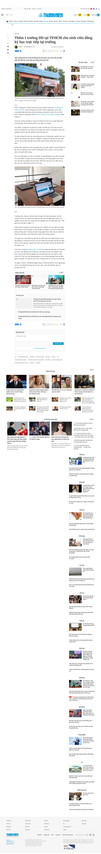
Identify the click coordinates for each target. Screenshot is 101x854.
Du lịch (51, 21)
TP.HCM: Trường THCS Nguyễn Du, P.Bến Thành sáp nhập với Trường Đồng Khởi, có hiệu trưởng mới (88, 655)
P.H (57, 356)
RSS (52, 835)
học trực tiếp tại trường (20, 359)
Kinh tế (25, 21)
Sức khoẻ (27, 823)
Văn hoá (46, 823)
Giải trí (60, 21)
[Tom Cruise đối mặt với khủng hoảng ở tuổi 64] (75, 599)
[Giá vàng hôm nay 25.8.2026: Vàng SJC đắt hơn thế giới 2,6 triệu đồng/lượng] (75, 516)
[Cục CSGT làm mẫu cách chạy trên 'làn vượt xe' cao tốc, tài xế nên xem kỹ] (75, 769)
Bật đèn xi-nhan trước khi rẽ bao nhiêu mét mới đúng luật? (80, 776)
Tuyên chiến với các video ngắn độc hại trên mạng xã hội (81, 640)
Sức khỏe (36, 21)
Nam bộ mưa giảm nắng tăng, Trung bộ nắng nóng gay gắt (81, 524)
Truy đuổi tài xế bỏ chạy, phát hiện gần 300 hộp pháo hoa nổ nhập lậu (82, 468)
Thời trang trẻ (90, 21)
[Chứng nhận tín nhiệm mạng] (69, 847)
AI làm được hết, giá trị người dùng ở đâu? (88, 624)
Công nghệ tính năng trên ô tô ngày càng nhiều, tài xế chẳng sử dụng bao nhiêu (82, 782)
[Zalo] (99, 9)
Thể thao (65, 21)
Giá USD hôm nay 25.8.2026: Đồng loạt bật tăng (81, 529)
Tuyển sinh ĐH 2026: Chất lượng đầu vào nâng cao (81, 670)
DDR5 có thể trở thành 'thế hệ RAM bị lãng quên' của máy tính (80, 749)
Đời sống (30, 21)
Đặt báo (40, 835)
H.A (15, 356)
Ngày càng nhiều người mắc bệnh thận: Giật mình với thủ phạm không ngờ (88, 712)
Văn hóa (55, 21)
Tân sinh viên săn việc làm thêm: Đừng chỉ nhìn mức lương (80, 635)
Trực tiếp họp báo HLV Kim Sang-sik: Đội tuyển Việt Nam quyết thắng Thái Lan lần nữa (82, 692)
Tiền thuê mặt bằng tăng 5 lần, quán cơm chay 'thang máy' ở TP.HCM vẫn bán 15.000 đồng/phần (81, 551)
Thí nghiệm (32, 356)
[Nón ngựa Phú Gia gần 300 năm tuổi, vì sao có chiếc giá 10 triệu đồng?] (75, 542)
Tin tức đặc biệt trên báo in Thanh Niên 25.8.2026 (79, 557)
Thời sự (16, 21)
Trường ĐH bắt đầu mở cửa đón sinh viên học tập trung (34, 312)
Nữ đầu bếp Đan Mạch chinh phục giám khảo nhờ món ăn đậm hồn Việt (81, 613)
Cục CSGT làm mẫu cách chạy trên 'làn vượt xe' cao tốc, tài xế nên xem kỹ (88, 768)
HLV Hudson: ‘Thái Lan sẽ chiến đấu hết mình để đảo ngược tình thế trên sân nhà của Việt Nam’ (88, 684)
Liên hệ (39, 8)
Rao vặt (84, 823)
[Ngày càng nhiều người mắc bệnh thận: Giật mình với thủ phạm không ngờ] (75, 713)
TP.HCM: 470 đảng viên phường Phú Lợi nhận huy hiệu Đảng (81, 474)
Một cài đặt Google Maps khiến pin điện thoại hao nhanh (81, 754)
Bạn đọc (84, 820)
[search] (16, 14)
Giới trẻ (41, 21)
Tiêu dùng (83, 21)
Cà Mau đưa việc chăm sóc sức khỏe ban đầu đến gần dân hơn (81, 727)
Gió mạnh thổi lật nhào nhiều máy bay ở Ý (88, 570)
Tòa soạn (57, 835)
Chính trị (11, 21)
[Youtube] (91, 9)
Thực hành (48, 359)
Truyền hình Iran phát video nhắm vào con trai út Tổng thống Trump (81, 496)
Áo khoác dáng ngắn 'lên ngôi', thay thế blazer (81, 809)
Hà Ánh (20, 46)
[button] (8, 35)
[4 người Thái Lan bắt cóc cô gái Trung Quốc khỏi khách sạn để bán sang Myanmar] (75, 488)
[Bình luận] (8, 47)
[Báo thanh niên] (50, 15)
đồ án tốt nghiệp (40, 356)
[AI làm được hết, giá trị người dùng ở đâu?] (75, 627)
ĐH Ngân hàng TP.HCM (23, 356)
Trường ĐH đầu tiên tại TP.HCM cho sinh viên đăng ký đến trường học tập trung (39, 317)
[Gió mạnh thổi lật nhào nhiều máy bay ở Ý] (75, 572)
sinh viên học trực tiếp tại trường (48, 114)
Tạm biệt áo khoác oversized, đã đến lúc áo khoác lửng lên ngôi (80, 804)
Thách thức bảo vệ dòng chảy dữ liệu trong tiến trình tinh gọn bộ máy (88, 740)
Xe (75, 21)
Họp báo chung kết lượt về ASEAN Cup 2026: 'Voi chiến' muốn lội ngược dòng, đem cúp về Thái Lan (81, 698)
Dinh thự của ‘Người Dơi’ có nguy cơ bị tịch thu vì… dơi (81, 502)
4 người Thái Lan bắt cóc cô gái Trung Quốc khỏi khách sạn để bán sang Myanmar (88, 488)
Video (78, 21)
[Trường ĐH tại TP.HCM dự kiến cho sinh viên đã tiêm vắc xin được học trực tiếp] (24, 303)
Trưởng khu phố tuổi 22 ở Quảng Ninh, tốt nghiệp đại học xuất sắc (88, 460)
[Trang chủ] (7, 21)
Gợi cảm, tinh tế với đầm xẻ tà (88, 793)
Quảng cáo (46, 835)
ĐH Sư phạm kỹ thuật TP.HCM (21, 362)
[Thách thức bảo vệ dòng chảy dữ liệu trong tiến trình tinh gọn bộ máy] (75, 741)
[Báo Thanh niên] (12, 835)
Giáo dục (46, 21)
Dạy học (53, 356)
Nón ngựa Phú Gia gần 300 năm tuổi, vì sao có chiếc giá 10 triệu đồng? (88, 541)
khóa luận (32, 362)
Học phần (48, 356)
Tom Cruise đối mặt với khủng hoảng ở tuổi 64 (88, 597)
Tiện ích (34, 8)
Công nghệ (71, 21)
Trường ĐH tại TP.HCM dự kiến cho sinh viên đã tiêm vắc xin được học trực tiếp (47, 300)
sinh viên (38, 362)
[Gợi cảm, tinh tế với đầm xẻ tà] (75, 796)
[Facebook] (94, 9)
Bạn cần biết (27, 8)
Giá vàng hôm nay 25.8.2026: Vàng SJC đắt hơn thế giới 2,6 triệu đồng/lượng (88, 515)
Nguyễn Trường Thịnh (57, 359)
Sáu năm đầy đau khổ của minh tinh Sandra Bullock (80, 607)
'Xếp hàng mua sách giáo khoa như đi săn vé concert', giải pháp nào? (81, 664)
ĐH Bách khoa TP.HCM (34, 249)
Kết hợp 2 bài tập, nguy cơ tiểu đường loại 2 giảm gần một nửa (80, 721)
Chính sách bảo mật (67, 835)
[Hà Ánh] (16, 47)
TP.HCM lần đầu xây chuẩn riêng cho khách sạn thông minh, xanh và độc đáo (82, 579)
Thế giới (21, 21)
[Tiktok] (96, 9)
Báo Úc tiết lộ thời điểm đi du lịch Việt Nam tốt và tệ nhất (81, 585)
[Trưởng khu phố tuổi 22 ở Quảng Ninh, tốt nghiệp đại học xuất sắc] (75, 461)
